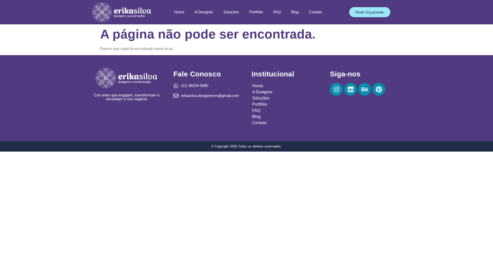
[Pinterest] (378, 89)
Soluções (231, 12)
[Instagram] (336, 89)
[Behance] (364, 89)
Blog (295, 12)
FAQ (277, 12)
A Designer (204, 12)
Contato (315, 12)
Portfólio (256, 12)
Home (179, 12)
